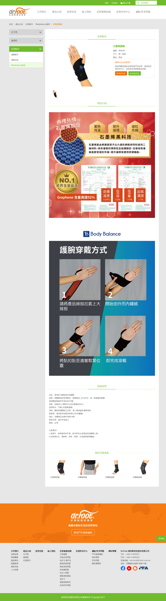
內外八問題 (64, 572)
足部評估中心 (123, 11)
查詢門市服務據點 (83, 532)
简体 (107, 3)
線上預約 (86, 11)
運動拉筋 (14, 59)
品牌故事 (14, 554)
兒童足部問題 (65, 557)
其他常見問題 (65, 585)
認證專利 (14, 560)
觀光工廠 (126, 3)
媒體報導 (14, 563)
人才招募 (14, 569)
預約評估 (135, 73)
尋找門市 (122, 73)
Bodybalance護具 (43, 24)
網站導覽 (112, 551)
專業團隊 (14, 557)
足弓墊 (14, 32)
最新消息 (14, 566)
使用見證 (71, 11)
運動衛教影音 (65, 582)
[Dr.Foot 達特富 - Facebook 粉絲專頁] (123, 568)
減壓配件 (14, 54)
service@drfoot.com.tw (140, 560)
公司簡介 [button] (42, 11)
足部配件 (29, 24)
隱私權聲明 (96, 563)
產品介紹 (56, 11)
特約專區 (95, 557)
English (115, 3)
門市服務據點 (97, 554)
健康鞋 (14, 40)
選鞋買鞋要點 (65, 575)
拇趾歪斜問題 (65, 566)
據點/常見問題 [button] (143, 11)
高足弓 (62, 579)
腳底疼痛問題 (65, 563)
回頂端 (161, 538)
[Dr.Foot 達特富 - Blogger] (135, 568)
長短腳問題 (64, 569)
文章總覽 (63, 554)
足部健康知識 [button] (104, 11)
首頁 (11, 24)
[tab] (26, 32)
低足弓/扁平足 (65, 560)
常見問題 (95, 560)
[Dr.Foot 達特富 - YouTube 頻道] (129, 568)
